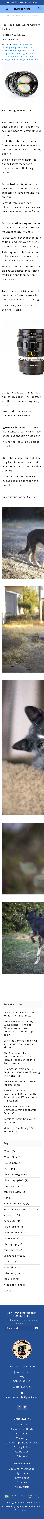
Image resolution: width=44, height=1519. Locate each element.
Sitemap (22, 1456)
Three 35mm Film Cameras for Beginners (20, 1083)
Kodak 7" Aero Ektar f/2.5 (21, 1209)
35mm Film (12, 1157)
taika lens (13, 56)
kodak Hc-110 (14, 1215)
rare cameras (13, 1250)
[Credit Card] (7, 1496)
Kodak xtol (12, 1220)
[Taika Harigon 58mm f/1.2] (22, 83)
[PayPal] (22, 1496)
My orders (22, 1473)
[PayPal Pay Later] (30, 1496)
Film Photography (16, 1203)
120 (8, 1290)
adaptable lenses (22, 44)
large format (13, 1226)
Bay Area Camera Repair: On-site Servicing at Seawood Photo (21, 1044)
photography (9, 47)
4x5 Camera (12, 1162)
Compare (22, 1482)
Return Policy (22, 1433)
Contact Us (22, 1451)
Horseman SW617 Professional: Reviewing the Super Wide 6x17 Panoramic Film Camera (20, 1095)
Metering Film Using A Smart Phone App (21, 1129)
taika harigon (14, 1273)
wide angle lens (15, 1284)
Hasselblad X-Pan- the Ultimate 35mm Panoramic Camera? (20, 1110)
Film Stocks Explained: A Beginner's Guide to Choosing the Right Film (22, 1072)
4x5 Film (10, 1168)
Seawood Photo (26, 47)
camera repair (14, 1186)
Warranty (22, 1438)
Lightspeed (22, 1506)
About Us (22, 1424)
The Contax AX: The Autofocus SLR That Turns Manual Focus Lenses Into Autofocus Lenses (20, 1058)
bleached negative (16, 1174)
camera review (14, 1191)
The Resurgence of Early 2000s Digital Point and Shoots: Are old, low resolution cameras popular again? (21, 1028)
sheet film (12, 1267)
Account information (22, 1468)
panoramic (12, 1238)
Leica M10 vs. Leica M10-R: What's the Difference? (19, 1014)
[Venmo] (37, 1496)
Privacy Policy (22, 1447)
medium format (15, 1232)
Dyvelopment (22, 1510)
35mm (9, 1151)
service (10, 1261)
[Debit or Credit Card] (14, 1496)
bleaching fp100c (16, 1180)
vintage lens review (27, 59)
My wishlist (22, 1477)
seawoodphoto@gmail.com (22, 1397)
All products (22, 1486)
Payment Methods (22, 1429)
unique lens (27, 56)
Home (6, 15)
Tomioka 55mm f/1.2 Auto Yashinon (19, 1120)
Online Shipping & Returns (22, 1442)
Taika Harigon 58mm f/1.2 (21, 27)
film (8, 1197)
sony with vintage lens (14, 50)
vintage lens (8, 59)
